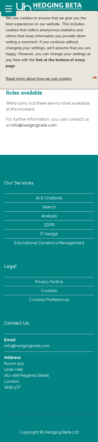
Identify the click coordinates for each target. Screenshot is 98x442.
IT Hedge (49, 233)
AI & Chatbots (49, 198)
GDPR (49, 224)
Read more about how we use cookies (39, 79)
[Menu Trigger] (8, 8)
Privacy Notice (49, 281)
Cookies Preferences (49, 299)
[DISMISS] (91, 77)
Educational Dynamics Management (49, 242)
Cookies (49, 290)
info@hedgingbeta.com (34, 125)
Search (49, 207)
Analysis (49, 216)
